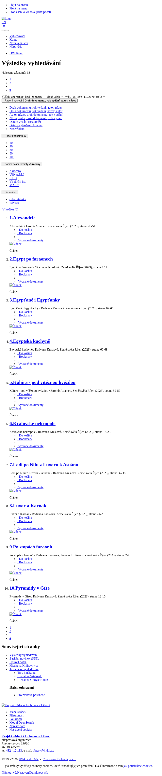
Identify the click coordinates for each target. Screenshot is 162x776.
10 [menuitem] (11, 142)
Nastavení (23, 772)
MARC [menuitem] (14, 185)
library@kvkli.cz (43, 750)
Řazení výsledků (39, 100)
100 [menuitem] (11, 157)
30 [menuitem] (11, 150)
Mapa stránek (17, 712)
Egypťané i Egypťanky (34, 299)
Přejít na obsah (18, 5)
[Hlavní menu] (7, 30)
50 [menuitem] (11, 153)
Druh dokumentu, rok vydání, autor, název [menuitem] (35, 107)
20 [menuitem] (11, 146)
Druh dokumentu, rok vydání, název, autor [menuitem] (35, 111)
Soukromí (15, 719)
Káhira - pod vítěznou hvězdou (42, 382)
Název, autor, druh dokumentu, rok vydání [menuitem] (35, 118)
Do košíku (9, 192)
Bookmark (24, 233)
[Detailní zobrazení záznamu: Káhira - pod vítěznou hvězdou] (15, 408)
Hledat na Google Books (32, 679)
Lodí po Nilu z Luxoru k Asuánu (43, 464)
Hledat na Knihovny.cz (23, 665)
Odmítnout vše (39, 772)
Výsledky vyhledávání (23, 655)
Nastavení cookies (20, 729)
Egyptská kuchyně (29, 341)
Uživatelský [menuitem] (16, 174)
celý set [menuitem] (14, 202)
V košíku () (10, 209)
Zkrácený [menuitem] (15, 171)
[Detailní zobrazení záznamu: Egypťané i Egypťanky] (15, 326)
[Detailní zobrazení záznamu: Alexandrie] (15, 244)
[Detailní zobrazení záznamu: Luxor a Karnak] (15, 531)
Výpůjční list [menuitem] (17, 181)
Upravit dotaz (17, 662)
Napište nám (17, 726)
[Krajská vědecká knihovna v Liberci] (26, 705)
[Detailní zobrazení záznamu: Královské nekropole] (15, 449)
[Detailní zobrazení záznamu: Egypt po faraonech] (15, 285)
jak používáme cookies (137, 766)
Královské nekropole (32, 423)
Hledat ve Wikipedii (29, 676)
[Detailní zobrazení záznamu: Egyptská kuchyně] (15, 367)
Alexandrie (22, 217)
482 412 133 (14, 750)
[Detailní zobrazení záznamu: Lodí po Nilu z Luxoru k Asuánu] (15, 490)
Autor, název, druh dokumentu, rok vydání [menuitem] (35, 114)
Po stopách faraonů (30, 546)
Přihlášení (16, 53)
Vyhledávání (17, 36)
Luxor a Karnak (27, 505)
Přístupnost (16, 715)
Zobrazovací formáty (21, 164)
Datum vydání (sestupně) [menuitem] (25, 121)
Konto (13, 39)
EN (4, 22)
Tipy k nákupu (26, 672)
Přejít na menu (18, 8)
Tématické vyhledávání (24, 669)
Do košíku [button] (24, 229)
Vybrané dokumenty (30, 240)
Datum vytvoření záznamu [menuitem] (25, 125)
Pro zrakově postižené (31, 695)
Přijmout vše (9, 772)
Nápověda (15, 46)
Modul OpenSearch (21, 722)
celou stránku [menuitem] (17, 199)
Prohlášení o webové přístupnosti (30, 12)
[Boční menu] (3, 30)
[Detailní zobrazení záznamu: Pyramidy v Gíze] (15, 614)
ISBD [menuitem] (13, 178)
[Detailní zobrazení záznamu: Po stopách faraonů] (15, 573)
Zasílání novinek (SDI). (24, 658)
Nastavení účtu (18, 43)
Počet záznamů (14, 135)
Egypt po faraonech (31, 258)
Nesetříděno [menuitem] (16, 128)
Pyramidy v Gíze (29, 588)
